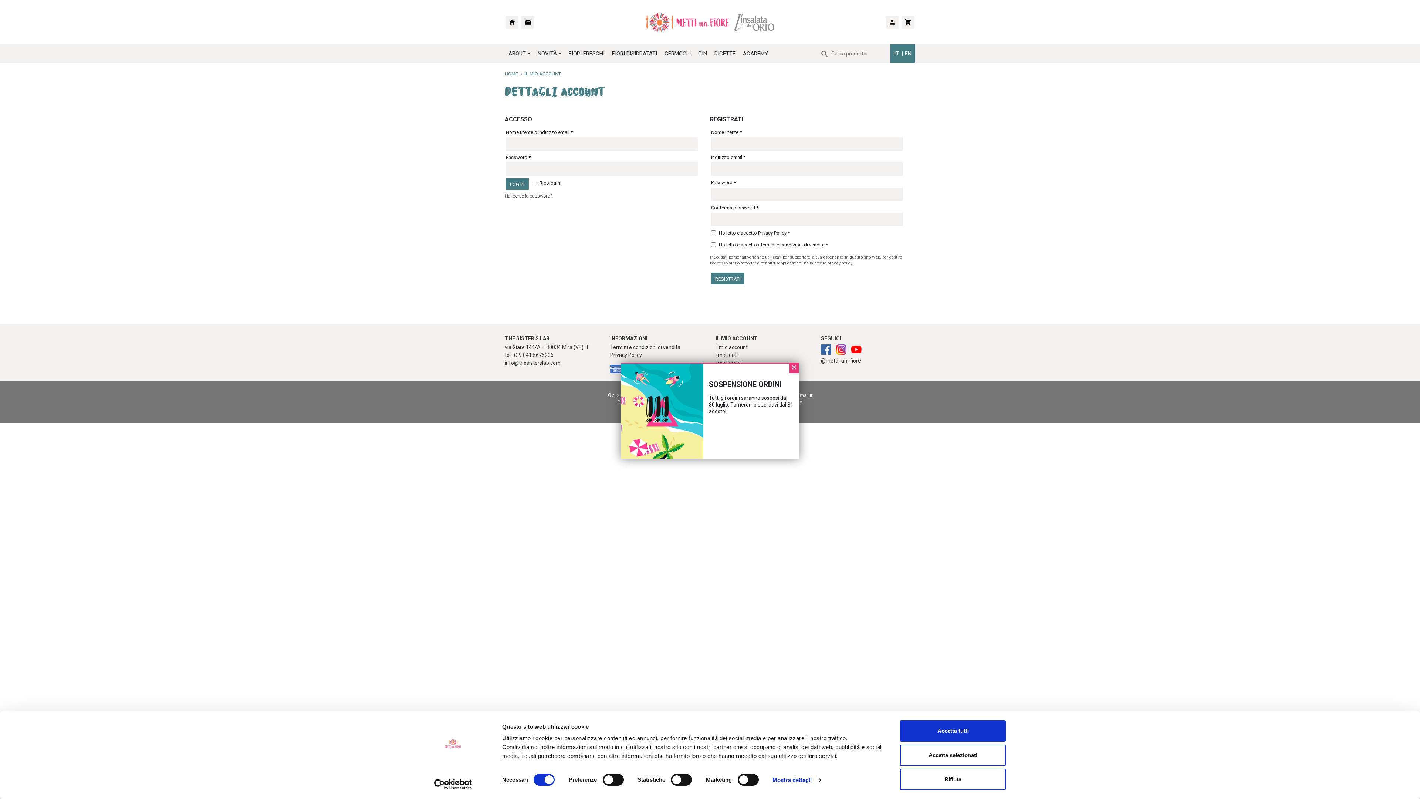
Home (511, 74)
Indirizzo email (728, 157)
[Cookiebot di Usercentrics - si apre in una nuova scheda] (453, 784)
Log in (517, 184)
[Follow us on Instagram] (826, 350)
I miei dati (727, 355)
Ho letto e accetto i (773, 244)
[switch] (605, 780)
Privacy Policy (772, 233)
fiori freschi (587, 53)
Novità (547, 53)
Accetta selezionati (953, 755)
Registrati (727, 279)
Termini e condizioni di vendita (792, 244)
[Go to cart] (908, 22)
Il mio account (732, 347)
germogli (678, 53)
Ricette (725, 53)
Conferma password (734, 207)
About (517, 53)
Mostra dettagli (792, 780)
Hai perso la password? (528, 196)
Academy (755, 53)
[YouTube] (856, 350)
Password (518, 157)
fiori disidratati (634, 53)
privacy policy (840, 263)
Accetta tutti (953, 731)
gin (702, 53)
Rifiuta (952, 779)
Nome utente (726, 132)
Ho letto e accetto (754, 233)
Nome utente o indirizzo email (539, 132)
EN (908, 53)
